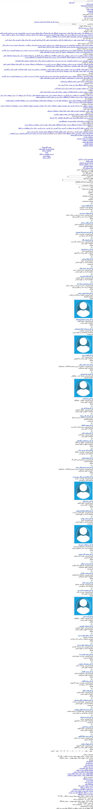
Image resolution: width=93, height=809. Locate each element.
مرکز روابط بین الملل (12, 35)
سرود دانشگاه (53, 133)
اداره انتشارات (40, 57)
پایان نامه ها (53, 118)
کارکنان (90, 12)
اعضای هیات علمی (87, 133)
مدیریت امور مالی (7, 45)
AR (92, 4)
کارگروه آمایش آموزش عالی (36, 40)
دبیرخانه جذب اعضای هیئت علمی (83, 40)
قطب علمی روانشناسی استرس (83, 111)
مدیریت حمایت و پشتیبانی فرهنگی (66, 64)
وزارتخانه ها (89, 763)
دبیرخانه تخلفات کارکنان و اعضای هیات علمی (59, 40)
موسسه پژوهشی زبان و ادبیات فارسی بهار (80, 105)
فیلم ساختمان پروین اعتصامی (19, 133)
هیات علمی (89, 9)
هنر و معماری (50, 71)
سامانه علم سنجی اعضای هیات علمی (51, 92)
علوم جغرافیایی (22, 69)
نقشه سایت (89, 780)
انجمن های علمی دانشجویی (79, 66)
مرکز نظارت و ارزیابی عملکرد (68, 35)
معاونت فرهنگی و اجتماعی (85, 64)
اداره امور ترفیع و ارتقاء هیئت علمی (50, 52)
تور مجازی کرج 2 (33, 133)
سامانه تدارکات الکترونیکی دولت (83, 772)
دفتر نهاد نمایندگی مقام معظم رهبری (42, 33)
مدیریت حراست (12, 33)
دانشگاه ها (90, 761)
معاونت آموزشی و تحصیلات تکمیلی (82, 50)
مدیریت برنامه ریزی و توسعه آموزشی (21, 50)
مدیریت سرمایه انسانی (61, 45)
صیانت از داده (89, 782)
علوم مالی (75, 71)
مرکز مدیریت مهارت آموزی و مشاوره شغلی (79, 57)
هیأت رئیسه (66, 33)
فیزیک (61, 71)
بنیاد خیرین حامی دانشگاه (73, 133)
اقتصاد (78, 69)
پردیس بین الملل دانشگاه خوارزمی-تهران (81, 85)
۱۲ (64, 751)
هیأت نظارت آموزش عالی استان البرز (16, 40)
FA (90, 4)
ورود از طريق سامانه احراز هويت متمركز (46, 22)
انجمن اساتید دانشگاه (73, 81)
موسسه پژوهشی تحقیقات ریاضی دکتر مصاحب (53, 105)
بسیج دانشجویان (50, 66)
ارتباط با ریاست (88, 16)
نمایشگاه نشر (63, 121)
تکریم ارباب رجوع (32, 131)
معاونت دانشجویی (87, 61)
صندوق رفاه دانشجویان (22, 61)
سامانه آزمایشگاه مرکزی (74, 125)
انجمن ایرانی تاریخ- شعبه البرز (63, 88)
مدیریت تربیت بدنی (60, 61)
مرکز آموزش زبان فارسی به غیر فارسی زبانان (47, 128)
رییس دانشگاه (89, 33)
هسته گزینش (55, 35)
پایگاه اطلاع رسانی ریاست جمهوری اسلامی (80, 775)
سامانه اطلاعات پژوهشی (70, 92)
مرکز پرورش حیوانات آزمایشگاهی (73, 97)
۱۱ (67, 751)
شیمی (29, 69)
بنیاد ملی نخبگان (88, 766)
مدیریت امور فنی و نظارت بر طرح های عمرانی (27, 45)
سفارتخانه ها (89, 765)
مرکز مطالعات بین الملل (53, 36)
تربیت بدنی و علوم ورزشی (68, 69)
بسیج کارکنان (42, 47)
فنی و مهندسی (67, 71)
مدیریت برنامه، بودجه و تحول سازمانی (81, 47)
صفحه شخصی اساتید (86, 81)
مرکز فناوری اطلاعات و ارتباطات (54, 55)
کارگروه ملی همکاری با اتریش (71, 128)
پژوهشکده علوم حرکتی (75, 100)
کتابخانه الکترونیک (78, 118)
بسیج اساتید (67, 66)
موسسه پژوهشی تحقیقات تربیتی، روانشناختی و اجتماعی (22, 105)
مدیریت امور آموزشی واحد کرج (42, 50)
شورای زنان (25, 64)
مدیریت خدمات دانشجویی (74, 61)
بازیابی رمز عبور (88, 28)
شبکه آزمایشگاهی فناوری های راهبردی (54, 125)
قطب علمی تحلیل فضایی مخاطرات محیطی (60, 111)
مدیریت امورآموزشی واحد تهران (62, 50)
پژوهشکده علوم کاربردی (60, 100)
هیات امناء (74, 33)
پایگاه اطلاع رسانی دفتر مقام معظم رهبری (80, 773)
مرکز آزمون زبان (63, 85)
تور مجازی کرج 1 (44, 133)
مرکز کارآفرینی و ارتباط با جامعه (34, 55)
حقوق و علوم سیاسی (53, 69)
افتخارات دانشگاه (53, 131)
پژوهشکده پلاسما (88, 100)
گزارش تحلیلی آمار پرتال (85, 785)
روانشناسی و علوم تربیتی (39, 69)
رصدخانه (85, 107)
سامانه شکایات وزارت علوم (84, 770)
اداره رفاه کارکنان (64, 47)
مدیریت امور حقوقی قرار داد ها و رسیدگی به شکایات (35, 35)
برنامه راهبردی (78, 131)
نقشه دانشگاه (62, 133)
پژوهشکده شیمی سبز (32, 100)
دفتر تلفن (71, 2)
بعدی (57, 751)
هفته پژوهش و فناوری (60, 114)
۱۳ (61, 751)
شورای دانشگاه (58, 33)
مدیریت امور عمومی (48, 45)
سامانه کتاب (80, 121)
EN (88, 4)
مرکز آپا (29, 95)
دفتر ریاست (80, 33)
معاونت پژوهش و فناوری (85, 55)
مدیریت (56, 71)
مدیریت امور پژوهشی (71, 55)
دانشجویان (90, 11)
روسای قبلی (70, 131)
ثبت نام (80, 28)
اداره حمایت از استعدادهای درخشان (72, 52)
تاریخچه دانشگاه (88, 131)
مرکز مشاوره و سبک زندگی (46, 61)
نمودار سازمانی (42, 131)
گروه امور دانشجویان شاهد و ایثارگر (72, 36)
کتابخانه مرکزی (88, 118)
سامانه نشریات (71, 121)
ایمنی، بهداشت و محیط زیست (34, 125)
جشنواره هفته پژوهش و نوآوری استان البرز (80, 114)
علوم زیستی (82, 71)
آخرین (52, 751)
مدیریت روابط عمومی (24, 33)
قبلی (86, 751)
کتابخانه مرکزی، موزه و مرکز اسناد (55, 57)
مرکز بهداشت (33, 61)
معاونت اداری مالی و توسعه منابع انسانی (81, 45)
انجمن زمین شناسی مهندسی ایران (82, 88)
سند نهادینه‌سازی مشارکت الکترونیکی (81, 135)
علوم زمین (90, 71)
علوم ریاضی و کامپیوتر (10, 69)
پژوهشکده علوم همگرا (46, 100)
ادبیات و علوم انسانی (87, 69)
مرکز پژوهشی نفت (9, 95)
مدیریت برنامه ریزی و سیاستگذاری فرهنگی (43, 64)
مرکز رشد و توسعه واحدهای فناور (13, 55)
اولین (91, 751)
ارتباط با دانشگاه (88, 779)
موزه (70, 118)
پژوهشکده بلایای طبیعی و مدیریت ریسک (81, 102)
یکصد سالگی (62, 131)
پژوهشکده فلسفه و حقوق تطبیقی (16, 100)
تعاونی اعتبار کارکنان (52, 47)
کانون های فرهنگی (16, 64)
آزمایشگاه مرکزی (30, 57)
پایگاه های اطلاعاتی (63, 118)
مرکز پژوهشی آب (21, 95)
